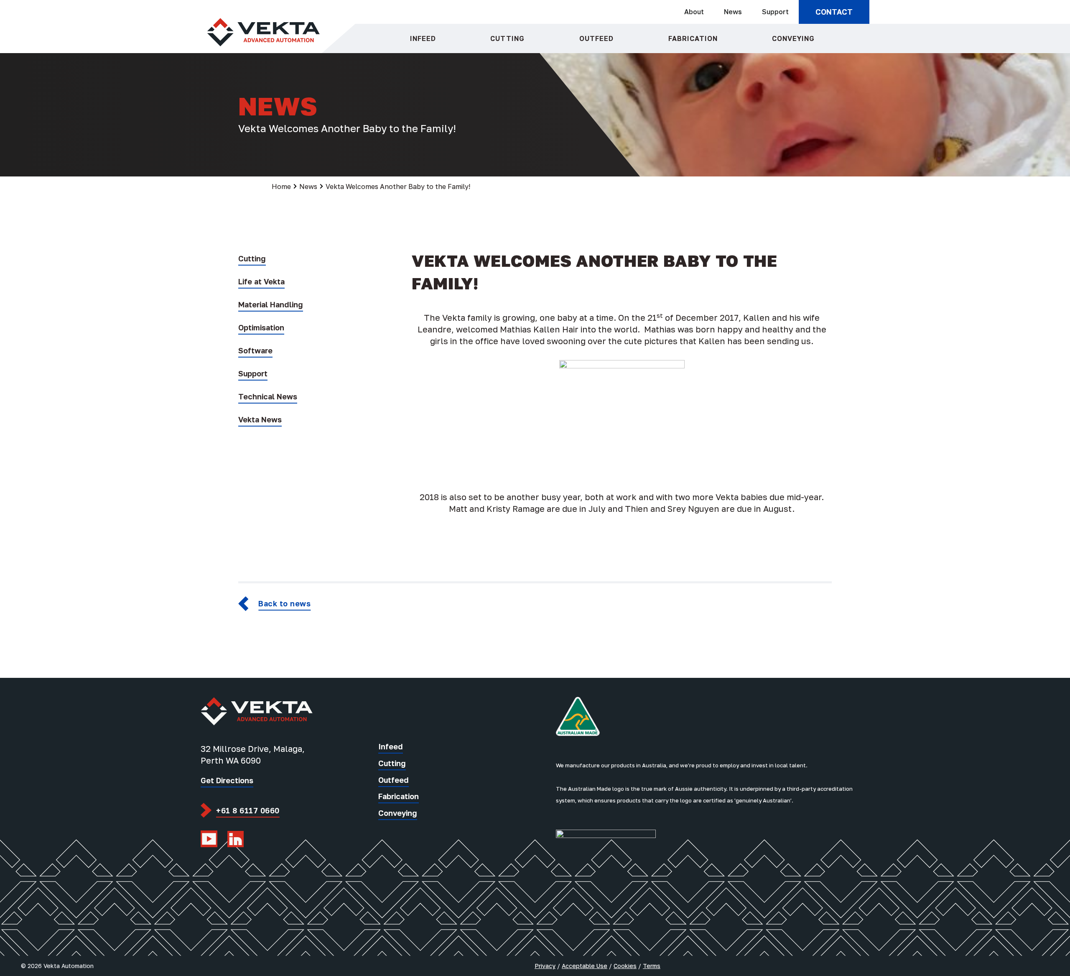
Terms (651, 965)
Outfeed (596, 38)
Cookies (625, 965)
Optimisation (261, 327)
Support (775, 12)
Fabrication (693, 38)
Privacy (545, 965)
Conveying (793, 38)
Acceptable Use (584, 965)
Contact (834, 11)
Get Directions (227, 780)
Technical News (267, 396)
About (694, 12)
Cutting (507, 38)
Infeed (423, 38)
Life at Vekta (261, 281)
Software (255, 350)
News (733, 12)
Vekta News (260, 419)
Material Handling (270, 304)
